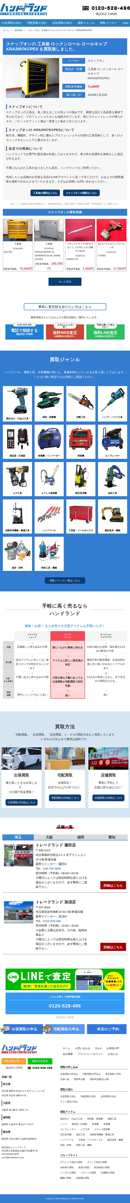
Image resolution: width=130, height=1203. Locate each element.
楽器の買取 (83, 1167)
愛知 (111, 837)
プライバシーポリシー (90, 1054)
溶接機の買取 (82, 1178)
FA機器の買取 (108, 1172)
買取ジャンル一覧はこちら (65, 580)
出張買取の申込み (69, 1074)
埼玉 (18, 837)
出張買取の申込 (24, 1029)
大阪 (49, 837)
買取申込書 (79, 1079)
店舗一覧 (64, 1079)
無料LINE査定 (40, 1061)
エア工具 (85, 1129)
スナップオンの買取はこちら (81, 193)
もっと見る (65, 281)
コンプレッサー (68, 1129)
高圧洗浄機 (65, 1134)
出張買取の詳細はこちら (22, 802)
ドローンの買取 (88, 1172)
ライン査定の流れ (69, 1101)
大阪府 (6, 1103)
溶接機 (106, 1124)
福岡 (80, 837)
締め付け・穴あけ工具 (71, 1118)
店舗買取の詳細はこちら (108, 797)
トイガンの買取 (68, 1172)
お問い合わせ (82, 1048)
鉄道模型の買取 (102, 1167)
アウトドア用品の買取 (71, 1162)
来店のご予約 (108, 1029)
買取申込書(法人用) (99, 1079)
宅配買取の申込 (66, 1029)
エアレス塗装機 (102, 1129)
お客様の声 (112, 1048)
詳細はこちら (113, 885)
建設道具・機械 (115, 1139)
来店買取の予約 (113, 1074)
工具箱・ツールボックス (90, 1139)
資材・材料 (65, 1145)
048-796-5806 (52, 868)
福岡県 (6, 1117)
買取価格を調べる (14, 1061)
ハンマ (63, 1124)
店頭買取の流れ (62, 22)
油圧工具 (80, 1134)
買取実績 (18, 30)
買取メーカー (108, 22)
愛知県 (6, 1132)
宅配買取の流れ (37, 22)
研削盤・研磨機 (95, 1118)
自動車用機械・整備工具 (102, 1134)
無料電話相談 (65, 1001)
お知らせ (113, 1054)
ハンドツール (67, 1139)
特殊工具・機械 (84, 1145)
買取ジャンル (86, 22)
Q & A (98, 1048)
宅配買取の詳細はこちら (65, 797)
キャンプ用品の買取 (97, 1162)
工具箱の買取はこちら (45, 193)
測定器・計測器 (79, 1124)
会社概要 (68, 1054)
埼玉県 (6, 1084)
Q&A (125, 22)
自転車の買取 (67, 1167)
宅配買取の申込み (92, 1074)
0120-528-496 (52, 921)
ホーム (6, 30)
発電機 (95, 1124)
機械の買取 (65, 1178)
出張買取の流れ (12, 22)
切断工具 (111, 1118)
